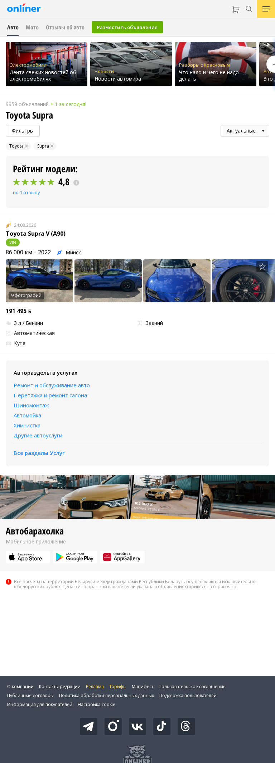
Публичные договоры (30, 695)
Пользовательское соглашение (192, 686)
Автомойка (27, 415)
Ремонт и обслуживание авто (52, 385)
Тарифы (117, 686)
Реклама (95, 686)
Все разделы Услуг (39, 452)
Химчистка (27, 425)
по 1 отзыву (26, 192)
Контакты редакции (60, 686)
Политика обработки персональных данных (106, 695)
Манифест (142, 686)
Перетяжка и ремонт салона (50, 395)
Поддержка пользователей (188, 695)
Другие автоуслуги (38, 435)
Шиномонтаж (31, 405)
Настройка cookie (96, 704)
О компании (20, 686)
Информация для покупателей (39, 704)
